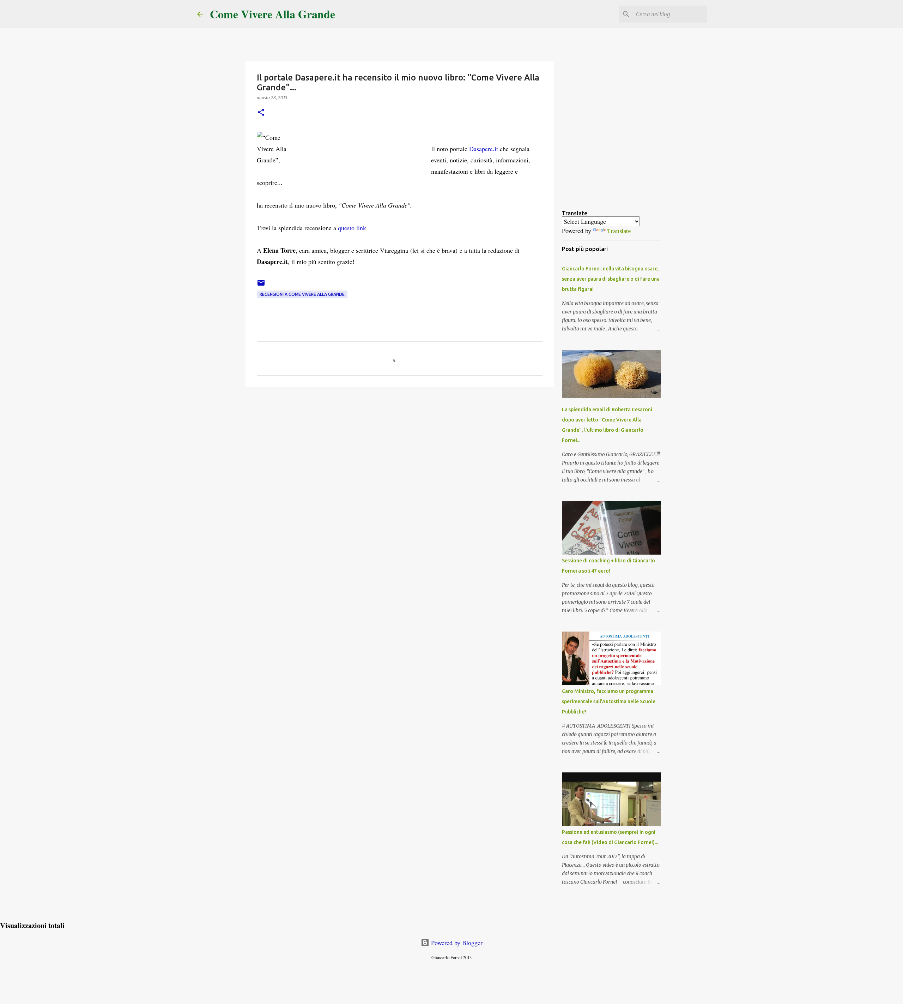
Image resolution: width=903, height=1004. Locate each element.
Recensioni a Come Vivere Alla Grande (302, 294)
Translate (619, 231)
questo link (352, 227)
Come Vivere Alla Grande (272, 14)
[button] (261, 113)
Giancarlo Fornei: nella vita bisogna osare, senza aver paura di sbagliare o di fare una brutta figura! (611, 279)
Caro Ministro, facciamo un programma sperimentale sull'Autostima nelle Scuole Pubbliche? (608, 701)
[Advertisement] (400, 447)
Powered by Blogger (456, 942)
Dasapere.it (483, 148)
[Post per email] (261, 285)
